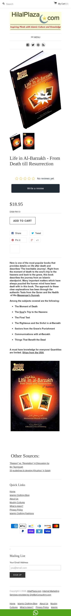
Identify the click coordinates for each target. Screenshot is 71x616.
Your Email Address (19, 562)
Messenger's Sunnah (28, 295)
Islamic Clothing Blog (19, 495)
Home (12, 491)
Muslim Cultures (17, 502)
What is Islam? (16, 505)
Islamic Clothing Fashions (22, 513)
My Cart (63, 3)
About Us (14, 498)
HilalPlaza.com (34, 590)
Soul (21, 311)
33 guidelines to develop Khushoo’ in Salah (30, 470)
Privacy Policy (16, 509)
